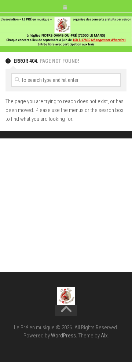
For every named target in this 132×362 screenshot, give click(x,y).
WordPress (63, 335)
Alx (104, 335)
